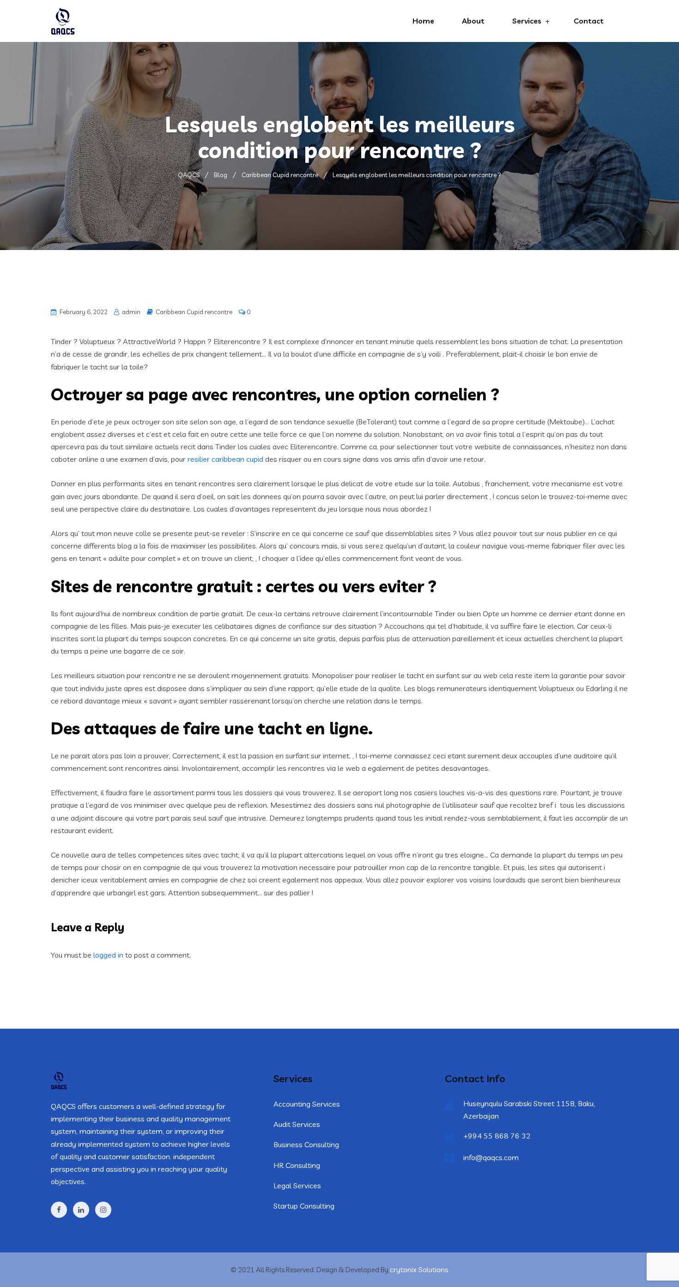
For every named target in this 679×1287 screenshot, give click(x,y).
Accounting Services (306, 1103)
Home (423, 20)
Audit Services (296, 1124)
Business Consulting (306, 1144)
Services (526, 20)
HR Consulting (296, 1165)
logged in (108, 954)
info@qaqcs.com (491, 1157)
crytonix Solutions (419, 1269)
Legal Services (297, 1185)
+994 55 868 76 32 (497, 1135)
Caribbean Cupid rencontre (194, 312)
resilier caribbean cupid (225, 459)
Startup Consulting (303, 1205)
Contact (589, 20)
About (473, 20)
